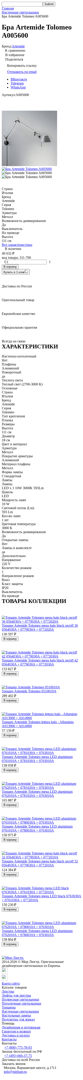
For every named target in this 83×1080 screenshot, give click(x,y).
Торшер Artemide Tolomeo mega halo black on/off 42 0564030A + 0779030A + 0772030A (40, 662)
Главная (8, 8)
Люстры (8, 991)
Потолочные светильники (21, 1003)
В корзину (10, 266)
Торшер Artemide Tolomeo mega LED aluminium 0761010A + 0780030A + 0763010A (37, 828)
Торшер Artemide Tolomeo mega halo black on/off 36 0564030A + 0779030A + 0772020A (40, 627)
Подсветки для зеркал (18, 1019)
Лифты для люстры (16, 995)
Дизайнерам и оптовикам (21, 1027)
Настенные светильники (20, 12)
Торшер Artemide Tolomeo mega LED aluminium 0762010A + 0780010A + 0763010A (37, 933)
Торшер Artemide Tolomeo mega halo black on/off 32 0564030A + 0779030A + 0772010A (40, 863)
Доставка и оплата (16, 1035)
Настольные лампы (16, 1015)
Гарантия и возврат (16, 1031)
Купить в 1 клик (14, 272)
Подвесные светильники (20, 999)
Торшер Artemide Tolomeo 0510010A (29, 691)
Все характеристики (17, 245)
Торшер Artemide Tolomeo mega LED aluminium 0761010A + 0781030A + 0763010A (37, 759)
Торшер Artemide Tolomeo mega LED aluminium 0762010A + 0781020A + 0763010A (37, 793)
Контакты (9, 1039)
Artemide (18, 46)
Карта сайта (11, 983)
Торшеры (9, 1007)
